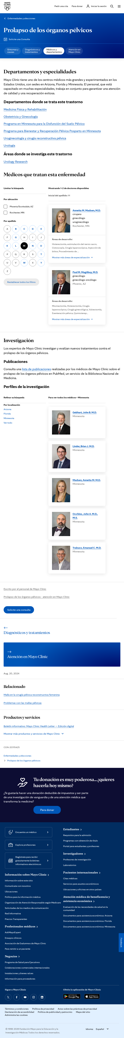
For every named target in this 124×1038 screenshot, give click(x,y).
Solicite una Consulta (19, 39)
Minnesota (9, 418)
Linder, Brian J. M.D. (83, 446)
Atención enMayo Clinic (74, 50)
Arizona (7, 409)
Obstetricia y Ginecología (21, 116)
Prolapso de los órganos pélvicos (48, 30)
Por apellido (10, 221)
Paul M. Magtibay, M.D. (85, 272)
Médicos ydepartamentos (54, 50)
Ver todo (8, 422)
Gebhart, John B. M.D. (85, 412)
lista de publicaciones (36, 369)
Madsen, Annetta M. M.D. (87, 480)
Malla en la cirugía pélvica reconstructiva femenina (32, 694)
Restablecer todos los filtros (21, 282)
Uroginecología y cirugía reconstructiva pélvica (35, 138)
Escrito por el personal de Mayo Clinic (25, 588)
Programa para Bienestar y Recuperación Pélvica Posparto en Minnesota (52, 131)
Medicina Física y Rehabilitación (25, 109)
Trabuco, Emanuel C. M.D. (87, 547)
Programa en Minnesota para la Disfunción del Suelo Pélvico (44, 124)
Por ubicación (11, 199)
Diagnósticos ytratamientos (32, 50)
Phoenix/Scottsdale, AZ (21, 206)
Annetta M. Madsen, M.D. (87, 210)
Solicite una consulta (18, 609)
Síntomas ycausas (12, 50)
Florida (7, 413)
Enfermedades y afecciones (21, 18)
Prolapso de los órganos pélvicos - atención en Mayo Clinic (37, 596)
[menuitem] (12, 51)
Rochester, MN (17, 212)
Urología (9, 145)
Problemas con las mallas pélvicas (23, 702)
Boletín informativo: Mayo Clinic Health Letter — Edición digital (39, 726)
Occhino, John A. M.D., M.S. (85, 515)
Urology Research (16, 161)
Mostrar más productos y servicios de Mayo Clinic (32, 733)
